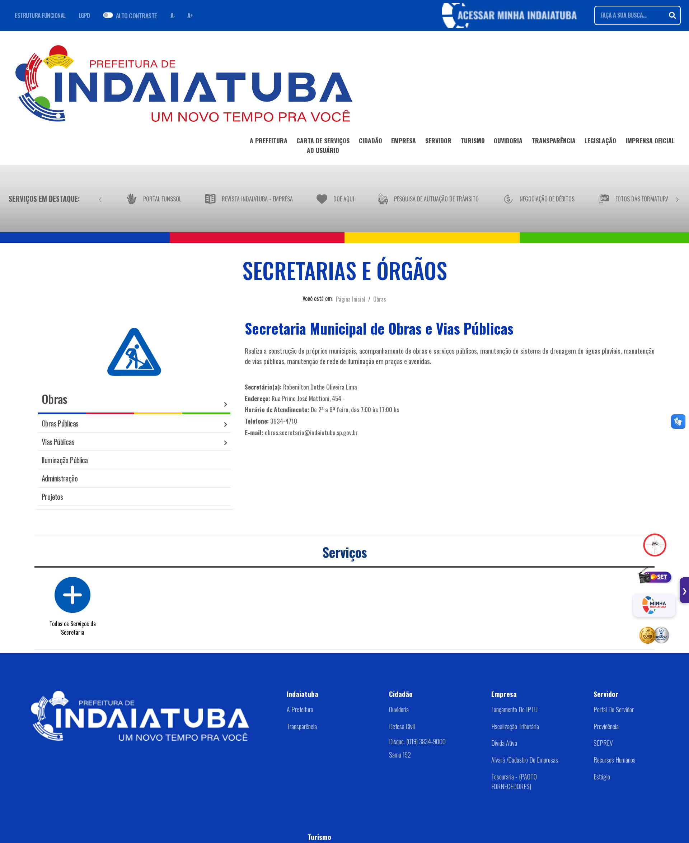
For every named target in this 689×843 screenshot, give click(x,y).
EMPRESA (403, 140)
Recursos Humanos (615, 759)
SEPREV (603, 742)
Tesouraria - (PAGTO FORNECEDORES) (514, 781)
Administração (60, 478)
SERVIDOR (438, 140)
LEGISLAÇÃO (600, 140)
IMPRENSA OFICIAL (650, 140)
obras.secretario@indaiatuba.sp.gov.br (311, 432)
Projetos (52, 496)
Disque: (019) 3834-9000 (417, 741)
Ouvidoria (399, 709)
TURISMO (473, 140)
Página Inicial (350, 299)
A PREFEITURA (268, 140)
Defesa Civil (402, 726)
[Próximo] (677, 198)
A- (172, 15)
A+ (190, 15)
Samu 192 (400, 754)
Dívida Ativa (504, 742)
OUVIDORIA (508, 140)
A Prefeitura (300, 709)
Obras (379, 299)
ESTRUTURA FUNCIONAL (40, 15)
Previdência (606, 726)
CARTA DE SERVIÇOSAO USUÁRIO (323, 145)
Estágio (602, 776)
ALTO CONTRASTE (136, 15)
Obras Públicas (60, 423)
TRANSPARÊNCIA (554, 140)
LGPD (84, 15)
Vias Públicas (58, 441)
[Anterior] (100, 198)
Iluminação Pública (65, 459)
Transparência (302, 726)
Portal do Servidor (614, 709)
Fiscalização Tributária (515, 726)
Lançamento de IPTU (514, 709)
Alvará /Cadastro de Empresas (524, 759)
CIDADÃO (370, 140)
